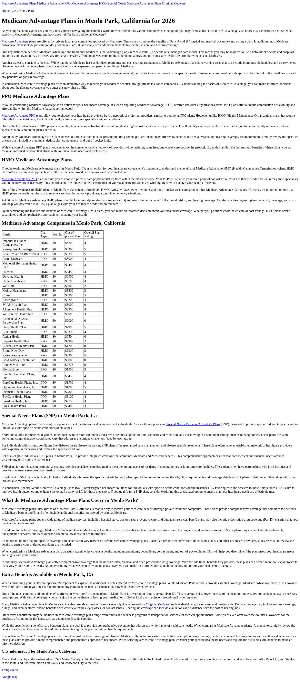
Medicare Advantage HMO (89, 3)
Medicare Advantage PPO (54, 3)
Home (6, 10)
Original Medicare (174, 3)
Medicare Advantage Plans (19, 3)
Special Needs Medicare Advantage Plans (134, 3)
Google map (10, 677)
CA (14, 10)
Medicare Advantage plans (19, 41)
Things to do (10, 670)
